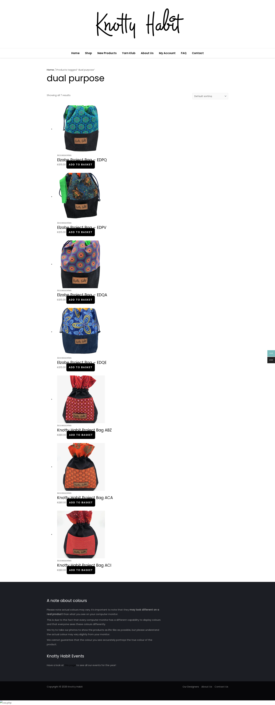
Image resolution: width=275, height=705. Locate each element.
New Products (107, 53)
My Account (167, 53)
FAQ (184, 53)
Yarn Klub (128, 53)
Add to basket (80, 164)
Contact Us (221, 686)
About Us (147, 53)
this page (70, 665)
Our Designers (191, 686)
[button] (227, 53)
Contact (198, 53)
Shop (88, 53)
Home (75, 53)
